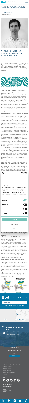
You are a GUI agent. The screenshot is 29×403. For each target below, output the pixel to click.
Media (6, 6)
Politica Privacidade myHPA (8, 372)
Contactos (5, 374)
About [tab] (23, 177)
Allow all (14, 219)
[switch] (25, 205)
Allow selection (14, 224)
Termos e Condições (7, 363)
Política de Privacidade (8, 366)
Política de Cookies (7, 368)
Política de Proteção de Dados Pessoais (11, 364)
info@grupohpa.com (7, 386)
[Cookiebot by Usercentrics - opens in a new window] (21, 173)
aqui (24, 305)
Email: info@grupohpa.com (13, 334)
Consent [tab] (5, 177)
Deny (14, 228)
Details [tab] (14, 177)
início (2, 6)
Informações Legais (7, 370)
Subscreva (12, 355)
